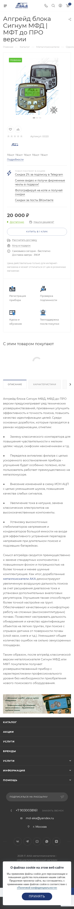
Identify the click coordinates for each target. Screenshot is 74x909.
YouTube (37, 841)
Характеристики (44, 384)
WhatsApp (47, 841)
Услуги (9, 741)
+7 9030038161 (27, 810)
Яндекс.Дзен (56, 841)
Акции (8, 731)
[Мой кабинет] (60, 6)
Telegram (27, 841)
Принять (37, 896)
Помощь (10, 780)
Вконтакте (18, 841)
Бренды (9, 751)
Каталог (10, 722)
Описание (15, 384)
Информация (14, 770)
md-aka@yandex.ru (40, 818)
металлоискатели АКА (19, 579)
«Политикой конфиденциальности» (37, 887)
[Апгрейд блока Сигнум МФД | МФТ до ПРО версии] (37, 86)
